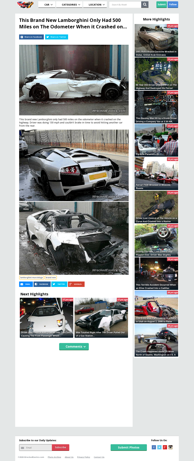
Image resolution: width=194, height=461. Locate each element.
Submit (162, 4)
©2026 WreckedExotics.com (31, 457)
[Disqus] (74, 387)
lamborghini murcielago (31, 277)
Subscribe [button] (60, 447)
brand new (51, 277)
